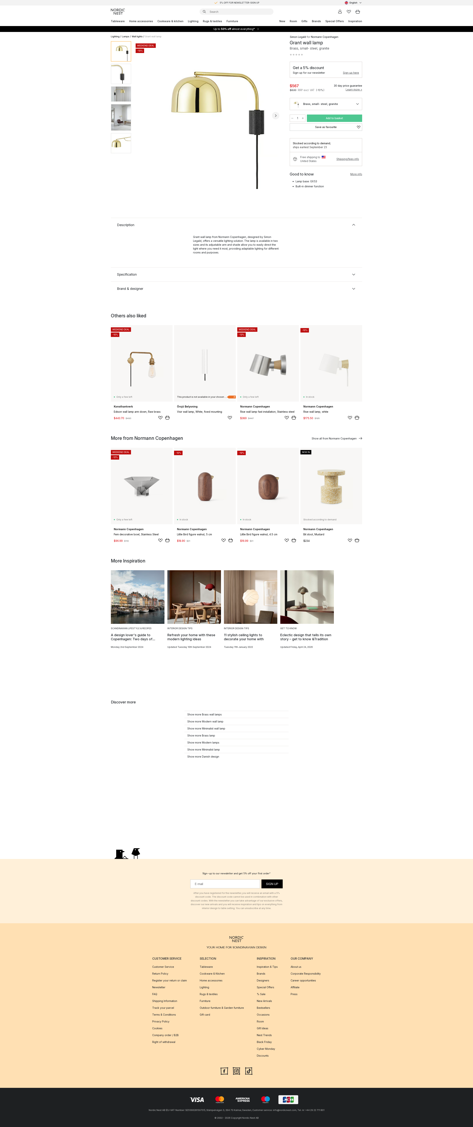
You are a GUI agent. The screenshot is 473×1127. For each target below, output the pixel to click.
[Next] (275, 115)
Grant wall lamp (153, 36)
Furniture (232, 21)
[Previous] (143, 115)
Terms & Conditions (164, 1014)
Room (293, 21)
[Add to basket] (167, 417)
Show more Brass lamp (201, 735)
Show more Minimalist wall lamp (206, 728)
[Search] (204, 11)
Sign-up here (351, 72)
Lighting (193, 21)
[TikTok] (249, 1070)
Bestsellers (263, 1007)
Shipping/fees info (347, 159)
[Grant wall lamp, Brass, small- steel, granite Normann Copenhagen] (210, 115)
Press (294, 994)
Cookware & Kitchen (212, 973)
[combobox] (353, 3)
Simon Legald (298, 36)
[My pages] (340, 11)
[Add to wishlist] (160, 417)
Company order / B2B (165, 1035)
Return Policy (160, 973)
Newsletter (158, 987)
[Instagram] (236, 1070)
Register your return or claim (169, 980)
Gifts (304, 21)
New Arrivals (264, 1000)
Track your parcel (163, 1007)
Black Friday (264, 1042)
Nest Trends (264, 1035)
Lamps (125, 36)
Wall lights (137, 36)
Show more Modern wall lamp (205, 721)
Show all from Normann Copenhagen (334, 438)
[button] (296, 55)
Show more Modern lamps (203, 742)
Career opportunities (303, 980)
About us (296, 966)
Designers (263, 980)
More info (356, 174)
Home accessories (141, 21)
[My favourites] (348, 11)
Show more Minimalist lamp (203, 749)
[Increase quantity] (302, 118)
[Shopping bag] (357, 11)
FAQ (154, 994)
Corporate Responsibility (306, 973)
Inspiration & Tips (267, 966)
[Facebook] (224, 1070)
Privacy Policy (160, 1021)
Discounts (263, 1055)
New (282, 21)
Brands (316, 21)
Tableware (118, 21)
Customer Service (163, 966)
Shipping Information (164, 1000)
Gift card (205, 1014)
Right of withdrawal (163, 1042)
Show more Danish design (203, 756)
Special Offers (334, 21)
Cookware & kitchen (170, 21)
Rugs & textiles (212, 21)
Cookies (157, 1028)
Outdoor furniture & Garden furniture (222, 1007)
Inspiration (355, 21)
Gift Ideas (262, 1028)
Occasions (263, 1014)
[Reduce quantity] (292, 118)
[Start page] (118, 12)
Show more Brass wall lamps (204, 714)
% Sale (261, 994)
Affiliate (295, 987)
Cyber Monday (266, 1048)
